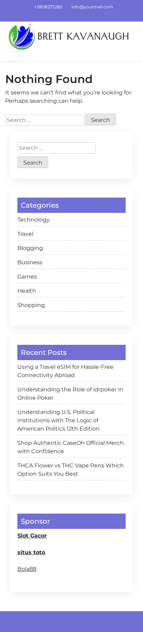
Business (29, 262)
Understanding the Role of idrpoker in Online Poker (70, 393)
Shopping (31, 305)
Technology (33, 219)
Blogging (30, 248)
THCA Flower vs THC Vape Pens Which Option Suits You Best (70, 469)
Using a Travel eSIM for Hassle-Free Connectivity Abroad (65, 371)
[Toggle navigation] (12, 56)
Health (26, 291)
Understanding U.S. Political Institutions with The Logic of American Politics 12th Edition (58, 420)
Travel (25, 234)
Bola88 (26, 569)
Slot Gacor (32, 535)
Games (27, 276)
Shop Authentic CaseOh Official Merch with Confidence (70, 447)
